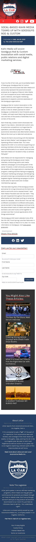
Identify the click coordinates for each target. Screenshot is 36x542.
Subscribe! (29, 279)
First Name (6, 262)
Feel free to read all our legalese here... (18, 519)
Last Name (5, 268)
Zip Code (5, 276)
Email (4, 253)
